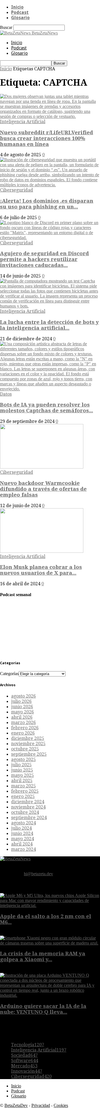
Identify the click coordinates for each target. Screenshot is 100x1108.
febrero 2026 (25, 727)
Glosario (20, 17)
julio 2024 (21, 828)
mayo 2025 (22, 775)
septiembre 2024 (29, 817)
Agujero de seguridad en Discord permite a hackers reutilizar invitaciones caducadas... (44, 259)
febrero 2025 (25, 791)
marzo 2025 (23, 786)
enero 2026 (23, 733)
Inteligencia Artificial (22, 121)
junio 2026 (22, 706)
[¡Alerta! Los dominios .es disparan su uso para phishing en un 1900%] (50, 184)
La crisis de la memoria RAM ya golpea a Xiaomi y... (42, 956)
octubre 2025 (25, 749)
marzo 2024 (23, 849)
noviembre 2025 (28, 743)
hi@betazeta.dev (38, 873)
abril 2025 (21, 780)
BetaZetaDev (16, 1105)
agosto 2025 (23, 759)
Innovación (26, 1071)
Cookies (61, 1105)
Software (24, 1060)
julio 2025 (21, 764)
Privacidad (40, 1105)
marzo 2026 (23, 722)
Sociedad (24, 1055)
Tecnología (27, 1044)
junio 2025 (22, 770)
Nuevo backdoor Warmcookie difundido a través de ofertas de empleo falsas (43, 489)
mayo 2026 (22, 712)
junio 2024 (22, 833)
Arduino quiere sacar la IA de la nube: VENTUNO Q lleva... (43, 1009)
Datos (6, 394)
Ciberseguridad (16, 190)
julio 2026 (21, 701)
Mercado (24, 1066)
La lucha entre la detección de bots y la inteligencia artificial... (49, 325)
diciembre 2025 (27, 738)
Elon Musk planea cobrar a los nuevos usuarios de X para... (41, 570)
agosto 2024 (23, 823)
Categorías (9, 673)
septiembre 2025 (29, 754)
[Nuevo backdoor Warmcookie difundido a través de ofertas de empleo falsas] (41, 467)
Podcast (20, 12)
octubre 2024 (25, 812)
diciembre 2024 (27, 801)
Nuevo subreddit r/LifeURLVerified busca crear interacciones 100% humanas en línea (46, 138)
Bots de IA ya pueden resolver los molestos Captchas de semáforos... (46, 407)
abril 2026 (21, 717)
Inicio (17, 7)
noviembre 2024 (28, 807)
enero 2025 (23, 796)
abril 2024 (21, 844)
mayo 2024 (22, 838)
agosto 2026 (23, 696)
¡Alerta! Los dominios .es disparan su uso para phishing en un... (46, 204)
